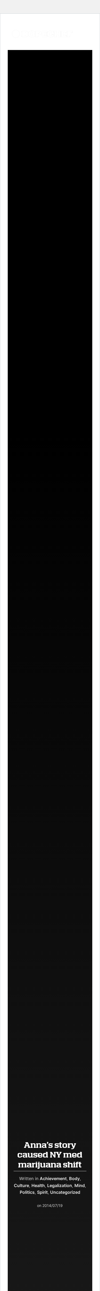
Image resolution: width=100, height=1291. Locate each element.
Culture (21, 1185)
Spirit (42, 1192)
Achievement (53, 1178)
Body (74, 1178)
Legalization (59, 1185)
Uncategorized (65, 1192)
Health (38, 1185)
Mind (79, 1185)
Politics (27, 1192)
